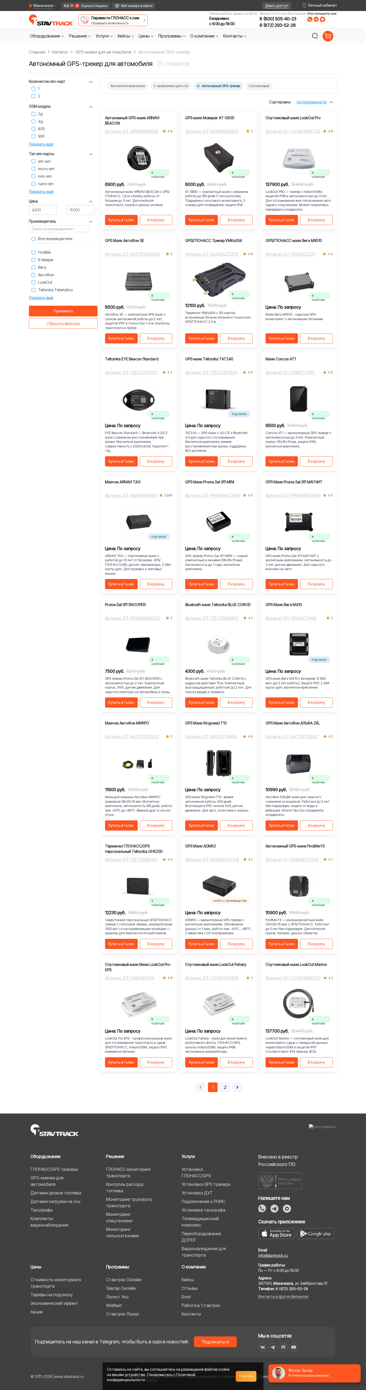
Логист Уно (117, 1296)
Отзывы (190, 1288)
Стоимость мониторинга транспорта (56, 1283)
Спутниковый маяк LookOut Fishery (215, 964)
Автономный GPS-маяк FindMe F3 (295, 846)
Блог (186, 1296)
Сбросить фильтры (63, 323)
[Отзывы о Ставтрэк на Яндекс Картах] (83, 5)
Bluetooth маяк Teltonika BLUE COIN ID (218, 604)
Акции (37, 1311)
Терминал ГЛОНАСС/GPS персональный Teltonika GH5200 (133, 849)
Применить (63, 311)
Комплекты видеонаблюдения (49, 1222)
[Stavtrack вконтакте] (262, 1347)
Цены (36, 1266)
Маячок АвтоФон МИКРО (127, 723)
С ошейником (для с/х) (171, 86)
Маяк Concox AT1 (281, 359)
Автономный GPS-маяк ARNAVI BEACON (132, 120)
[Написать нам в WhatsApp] (309, 19)
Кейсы (188, 1279)
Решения (115, 1156)
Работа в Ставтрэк (201, 1305)
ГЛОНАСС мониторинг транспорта (128, 1172)
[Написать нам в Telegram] (316, 19)
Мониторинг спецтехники (119, 1217)
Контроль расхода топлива (124, 1187)
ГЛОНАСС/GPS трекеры (54, 1169)
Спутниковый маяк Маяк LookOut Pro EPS (137, 967)
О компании (194, 1266)
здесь (151, 1379)
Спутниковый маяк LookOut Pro (293, 117)
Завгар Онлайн (121, 1288)
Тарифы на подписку (52, 1294)
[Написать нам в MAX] (322, 19)
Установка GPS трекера (206, 1184)
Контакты (191, 1314)
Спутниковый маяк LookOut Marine (296, 964)
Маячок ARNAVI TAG (123, 482)
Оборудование (46, 1156)
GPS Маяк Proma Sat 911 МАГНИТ (294, 482)
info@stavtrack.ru (273, 1255)
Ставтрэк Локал (122, 1314)
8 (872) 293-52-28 (278, 25)
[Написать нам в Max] (287, 1209)
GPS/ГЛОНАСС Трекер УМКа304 (213, 240)
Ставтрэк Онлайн (124, 1279)
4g (40, 121)
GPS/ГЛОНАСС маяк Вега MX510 (294, 240)
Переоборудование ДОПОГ (201, 1237)
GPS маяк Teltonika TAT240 (209, 359)
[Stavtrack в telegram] (272, 1347)
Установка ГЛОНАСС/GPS (196, 1172)
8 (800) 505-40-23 (278, 18)
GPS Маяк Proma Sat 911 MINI (209, 482)
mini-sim (45, 176)
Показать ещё (41, 144)
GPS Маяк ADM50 (200, 846)
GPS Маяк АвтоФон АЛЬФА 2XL (293, 723)
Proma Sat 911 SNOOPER (125, 604)
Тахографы (42, 1210)
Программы (117, 1266)
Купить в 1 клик (121, 220)
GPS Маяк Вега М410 (284, 604)
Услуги (188, 1156)
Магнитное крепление (128, 86)
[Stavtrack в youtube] (293, 1347)
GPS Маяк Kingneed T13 (206, 723)
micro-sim (46, 168)
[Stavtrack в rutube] (283, 1347)
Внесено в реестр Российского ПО (278, 1160)
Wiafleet (114, 1305)
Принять (246, 1376)
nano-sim (46, 183)
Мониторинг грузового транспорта (129, 1202)
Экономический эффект (55, 1303)
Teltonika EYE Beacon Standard (131, 359)
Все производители (55, 238)
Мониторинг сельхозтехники (122, 1232)
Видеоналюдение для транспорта (204, 1252)
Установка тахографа (203, 1210)
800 (41, 128)
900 (41, 136)
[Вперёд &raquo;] (237, 1087)
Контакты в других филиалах (283, 1296)
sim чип (44, 161)
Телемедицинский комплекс (200, 1222)
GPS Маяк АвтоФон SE (124, 240)
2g (40, 113)
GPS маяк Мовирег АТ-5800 (209, 117)
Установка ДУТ (197, 1192)
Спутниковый (259, 86)
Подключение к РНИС (203, 1201)
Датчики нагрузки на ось (56, 1201)
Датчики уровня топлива (56, 1192)
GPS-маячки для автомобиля (47, 1181)
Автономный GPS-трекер (221, 86)
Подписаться (215, 1341)
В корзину (156, 220)
